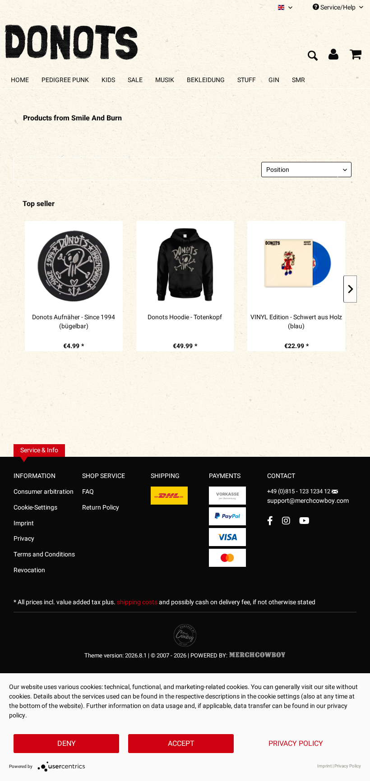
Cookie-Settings (35, 507)
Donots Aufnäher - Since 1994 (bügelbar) (73, 322)
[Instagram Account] (286, 520)
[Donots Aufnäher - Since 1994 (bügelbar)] (74, 264)
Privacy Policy (295, 743)
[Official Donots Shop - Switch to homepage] (72, 39)
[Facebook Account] (270, 520)
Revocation (29, 570)
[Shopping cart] (356, 56)
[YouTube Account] (304, 520)
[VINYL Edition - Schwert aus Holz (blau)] (296, 264)
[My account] (334, 56)
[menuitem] (285, 7)
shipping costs (137, 602)
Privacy (24, 538)
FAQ (88, 491)
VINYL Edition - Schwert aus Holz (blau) (296, 322)
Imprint (24, 523)
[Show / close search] (312, 56)
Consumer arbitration (44, 491)
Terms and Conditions (44, 554)
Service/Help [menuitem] (338, 7)
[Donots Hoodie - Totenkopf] (185, 264)
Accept (181, 743)
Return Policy (100, 507)
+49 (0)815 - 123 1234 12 (299, 491)
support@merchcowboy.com (308, 500)
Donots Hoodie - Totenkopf (185, 317)
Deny (66, 743)
